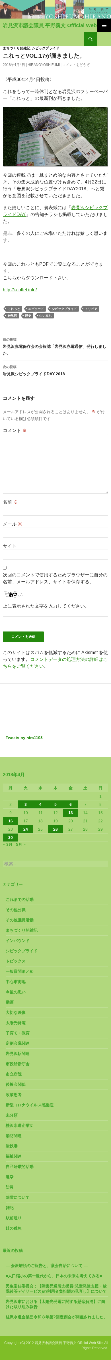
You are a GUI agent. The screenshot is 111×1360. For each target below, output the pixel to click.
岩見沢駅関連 (18, 1053)
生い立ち (45, 315)
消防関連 (14, 1135)
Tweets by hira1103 (24, 737)
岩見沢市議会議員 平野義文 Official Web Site (55, 25)
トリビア (91, 308)
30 (10, 837)
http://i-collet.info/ (20, 289)
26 (55, 829)
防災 (10, 1187)
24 (25, 829)
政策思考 (14, 1094)
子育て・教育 (18, 1033)
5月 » (21, 844)
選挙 (10, 1177)
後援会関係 (16, 1084)
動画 (10, 1002)
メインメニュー (104, 25)
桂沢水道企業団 (20, 1125)
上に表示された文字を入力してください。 (46, 606)
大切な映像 (16, 1012)
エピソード (36, 308)
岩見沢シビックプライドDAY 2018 (34, 370)
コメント (15, 430)
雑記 (10, 1207)
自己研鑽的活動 (20, 1166)
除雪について (18, 1197)
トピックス (16, 961)
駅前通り (14, 1218)
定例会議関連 (18, 1043)
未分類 (12, 1115)
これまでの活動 (20, 899)
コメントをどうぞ (76, 65)
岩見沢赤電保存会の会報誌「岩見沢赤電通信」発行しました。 (54, 347)
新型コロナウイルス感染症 (30, 1105)
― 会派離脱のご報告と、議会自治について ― (47, 1265)
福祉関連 (14, 1156)
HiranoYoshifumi (44, 65)
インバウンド (18, 940)
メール (12, 524)
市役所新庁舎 (18, 1064)
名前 (10, 502)
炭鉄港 (12, 1146)
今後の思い (16, 992)
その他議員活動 (20, 920)
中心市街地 (16, 981)
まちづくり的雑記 (16, 48)
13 (70, 812)
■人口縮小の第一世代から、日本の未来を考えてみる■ (54, 1276)
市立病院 (14, 1074)
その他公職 (16, 909)
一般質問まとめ (20, 971)
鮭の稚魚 (14, 1228)
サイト (10, 546)
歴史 (28, 315)
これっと (14, 308)
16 (10, 821)
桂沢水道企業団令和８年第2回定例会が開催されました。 (57, 1317)
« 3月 (8, 844)
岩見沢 (12, 315)
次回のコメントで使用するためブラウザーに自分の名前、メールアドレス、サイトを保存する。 (55, 578)
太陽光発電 (16, 1022)
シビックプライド (45, 48)
